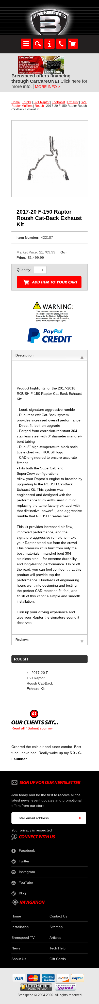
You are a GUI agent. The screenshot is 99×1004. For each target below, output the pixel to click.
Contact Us (58, 916)
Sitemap (56, 927)
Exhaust (72, 102)
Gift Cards (58, 959)
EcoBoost (58, 102)
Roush (39, 106)
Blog (22, 893)
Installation (20, 927)
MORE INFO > (47, 86)
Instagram (27, 872)
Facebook (27, 850)
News (15, 948)
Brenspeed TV (23, 937)
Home (15, 102)
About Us (18, 959)
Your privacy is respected (31, 830)
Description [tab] (24, 355)
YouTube (26, 882)
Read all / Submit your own (33, 728)
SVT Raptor (42, 102)
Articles (55, 937)
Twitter (24, 861)
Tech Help (57, 948)
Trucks (26, 102)
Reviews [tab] (21, 640)
